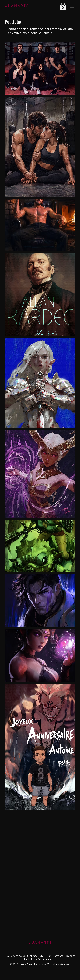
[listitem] (40, 68)
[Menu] (72, 6)
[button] (62, 6)
